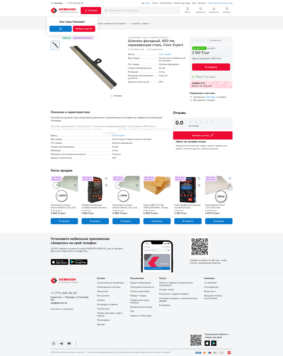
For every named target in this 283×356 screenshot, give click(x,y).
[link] (200, 10)
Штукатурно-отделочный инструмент (109, 24)
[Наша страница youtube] (69, 343)
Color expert (165, 54)
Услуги (155, 3)
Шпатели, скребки (140, 24)
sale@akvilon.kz (59, 303)
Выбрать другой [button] (84, 28)
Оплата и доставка (182, 3)
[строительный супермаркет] (65, 10)
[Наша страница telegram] (61, 343)
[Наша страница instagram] (54, 343)
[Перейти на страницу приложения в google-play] (78, 262)
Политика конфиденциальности (101, 352)
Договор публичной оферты (128, 352)
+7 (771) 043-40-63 (75, 3)
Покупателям (166, 3)
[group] (201, 40)
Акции (147, 3)
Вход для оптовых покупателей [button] (213, 297)
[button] (91, 10)
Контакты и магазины (62, 309)
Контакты (201, 3)
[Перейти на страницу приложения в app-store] (59, 262)
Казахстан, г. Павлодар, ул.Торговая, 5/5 (70, 298)
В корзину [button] (211, 67)
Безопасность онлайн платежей (156, 352)
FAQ (194, 3)
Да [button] (60, 28)
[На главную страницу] (65, 280)
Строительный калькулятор (220, 3)
